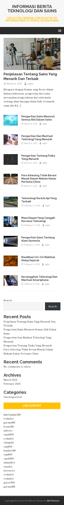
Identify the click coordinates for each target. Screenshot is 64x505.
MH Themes (53, 500)
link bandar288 (12, 414)
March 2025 (10, 379)
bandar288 (10, 450)
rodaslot (9, 418)
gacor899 (9, 482)
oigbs (30, 83)
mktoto (8, 430)
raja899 (8, 446)
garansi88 (9, 422)
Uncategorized (13, 397)
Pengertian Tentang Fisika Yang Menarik (28, 345)
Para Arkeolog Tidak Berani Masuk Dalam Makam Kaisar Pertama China (38, 178)
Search (8, 300)
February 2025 (12, 383)
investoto (9, 470)
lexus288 (9, 426)
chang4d (9, 442)
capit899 (9, 434)
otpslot (8, 466)
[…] (19, 105)
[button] (59, 30)
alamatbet (9, 462)
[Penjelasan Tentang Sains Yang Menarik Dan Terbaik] (32, 68)
